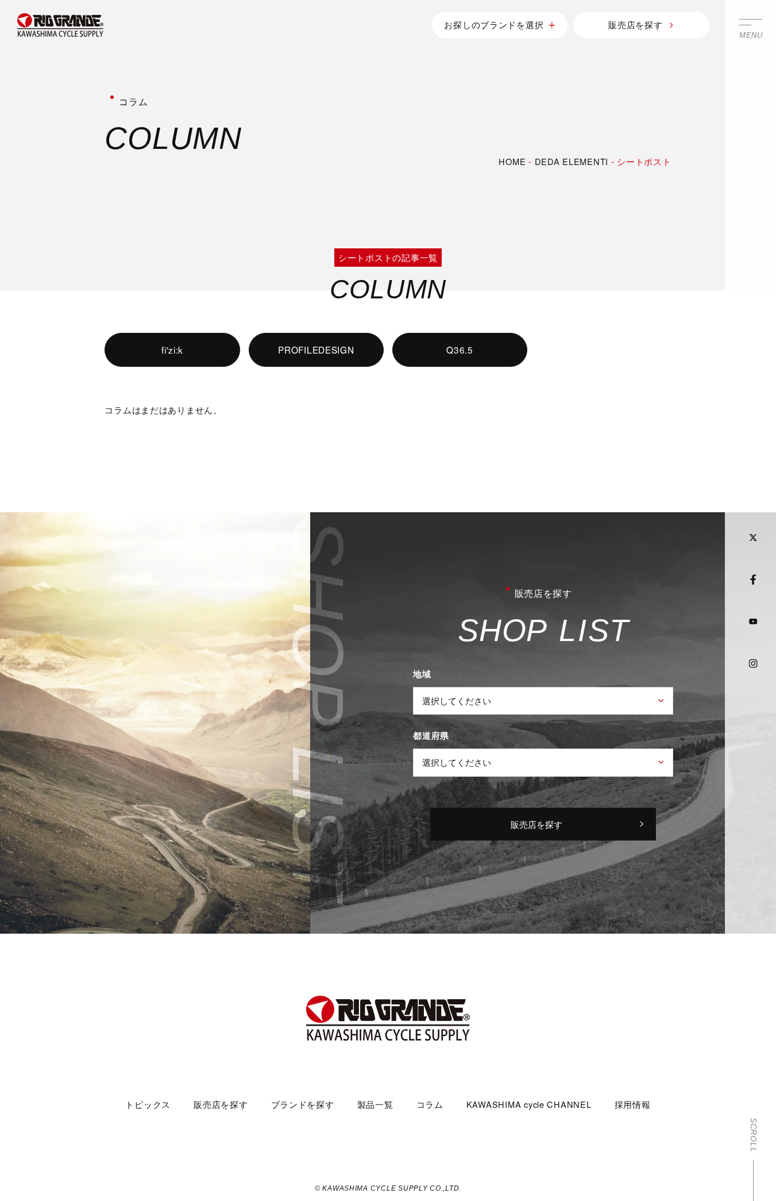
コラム (429, 1104)
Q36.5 (459, 349)
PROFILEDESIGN (316, 349)
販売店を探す (635, 24)
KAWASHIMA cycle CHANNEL (529, 1104)
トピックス (148, 1104)
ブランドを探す (302, 1104)
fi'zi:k (172, 349)
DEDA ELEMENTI (572, 161)
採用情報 (633, 1104)
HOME (512, 161)
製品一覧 (375, 1104)
